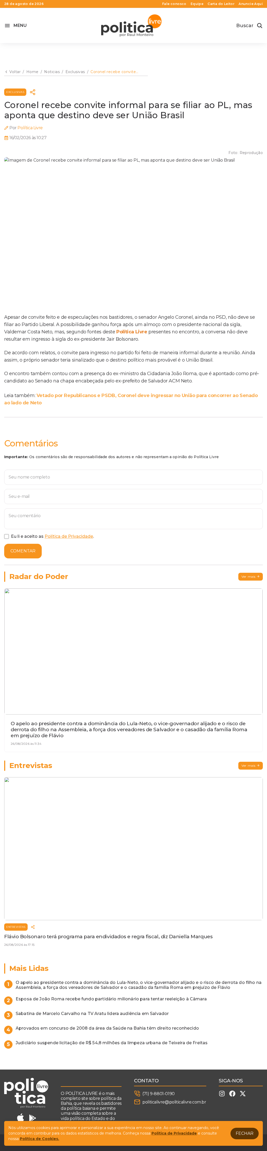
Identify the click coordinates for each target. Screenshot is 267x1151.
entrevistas (16, 927)
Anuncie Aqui (251, 4)
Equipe (197, 4)
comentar (22, 550)
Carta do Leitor (221, 4)
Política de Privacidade (69, 536)
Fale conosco (174, 4)
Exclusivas (15, 92)
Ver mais (248, 577)
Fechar (244, 1133)
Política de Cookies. (39, 1138)
